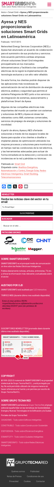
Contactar (40, 481)
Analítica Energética (27, 167)
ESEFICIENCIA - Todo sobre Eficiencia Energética (22, 431)
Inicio (3, 12)
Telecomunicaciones (11, 177)
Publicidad (34, 471)
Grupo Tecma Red (36, 405)
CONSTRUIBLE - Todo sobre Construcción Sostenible (24, 425)
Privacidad (13, 481)
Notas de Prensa (14, 476)
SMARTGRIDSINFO (19, 5)
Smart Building (31, 174)
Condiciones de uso (35, 476)
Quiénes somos (18, 471)
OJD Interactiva (39, 290)
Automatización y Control (13, 170)
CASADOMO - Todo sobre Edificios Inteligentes (21, 420)
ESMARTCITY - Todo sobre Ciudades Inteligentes (22, 437)
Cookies (27, 481)
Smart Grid (13, 12)
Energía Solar (32, 170)
